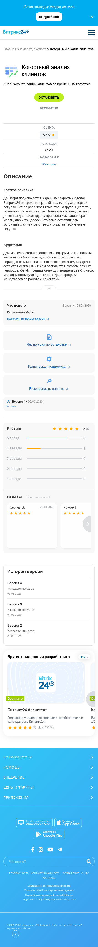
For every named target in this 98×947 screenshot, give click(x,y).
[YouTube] (50, 849)
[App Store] (68, 822)
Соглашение (71, 873)
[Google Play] (49, 834)
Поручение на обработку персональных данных (49, 899)
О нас (85, 873)
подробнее (49, 16)
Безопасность (19, 873)
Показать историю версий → (28, 319)
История (11, 406)
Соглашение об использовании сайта (49, 885)
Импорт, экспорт (33, 48)
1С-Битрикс (49, 164)
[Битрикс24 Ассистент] (46, 682)
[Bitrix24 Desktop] (34, 822)
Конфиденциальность (46, 873)
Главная (9, 48)
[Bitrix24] (16, 32)
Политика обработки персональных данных (49, 890)
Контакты (49, 877)
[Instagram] (41, 849)
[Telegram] (60, 849)
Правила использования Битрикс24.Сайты (49, 894)
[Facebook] (32, 849)
